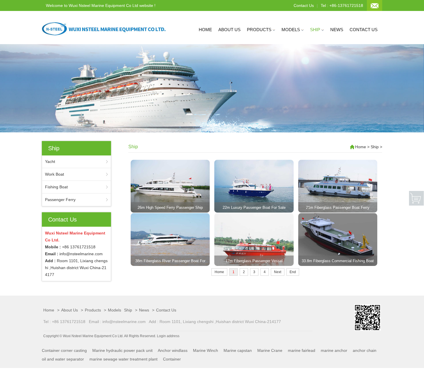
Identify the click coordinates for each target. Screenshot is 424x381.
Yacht (50, 161)
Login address (168, 336)
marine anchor (334, 350)
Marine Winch (205, 350)
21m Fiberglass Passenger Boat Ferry (337, 207)
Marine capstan (238, 350)
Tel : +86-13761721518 (342, 5)
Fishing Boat (56, 187)
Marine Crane (269, 350)
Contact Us (304, 5)
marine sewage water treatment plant (123, 359)
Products (260, 29)
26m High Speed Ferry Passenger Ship (170, 207)
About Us (229, 29)
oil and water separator (63, 359)
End (293, 272)
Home (205, 29)
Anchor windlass (172, 350)
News (336, 29)
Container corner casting (64, 350)
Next (277, 272)
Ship (315, 29)
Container (172, 359)
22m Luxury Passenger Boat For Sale (254, 207)
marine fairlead (301, 350)
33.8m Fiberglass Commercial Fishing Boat (338, 261)
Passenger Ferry (60, 199)
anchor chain (364, 350)
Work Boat (54, 174)
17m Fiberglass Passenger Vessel (254, 261)
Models (291, 29)
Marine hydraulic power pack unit (122, 350)
